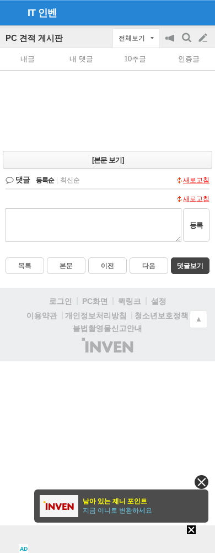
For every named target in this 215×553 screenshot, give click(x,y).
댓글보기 (190, 266)
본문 (66, 266)
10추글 (135, 59)
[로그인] (182, 12)
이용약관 (41, 315)
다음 (148, 266)
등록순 (45, 180)
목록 (24, 266)
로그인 (60, 301)
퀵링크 (129, 301)
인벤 (47, 12)
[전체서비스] (202, 12)
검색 (187, 43)
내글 (27, 59)
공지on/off (170, 43)
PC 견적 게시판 (34, 38)
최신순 (70, 180)
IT (31, 12)
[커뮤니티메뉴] (11, 12)
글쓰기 (203, 38)
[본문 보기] (107, 160)
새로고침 (196, 180)
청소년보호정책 (162, 315)
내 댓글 (81, 59)
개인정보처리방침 (96, 315)
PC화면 (95, 301)
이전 (107, 266)
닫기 (201, 482)
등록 (196, 225)
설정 (158, 301)
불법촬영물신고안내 (107, 328)
